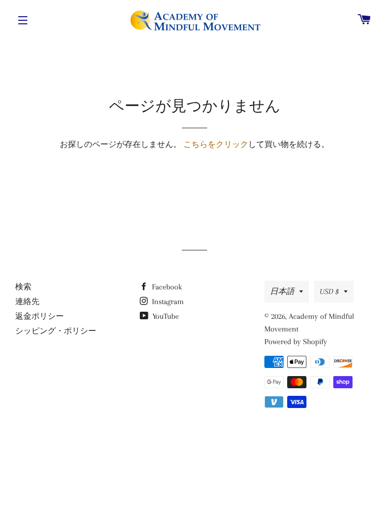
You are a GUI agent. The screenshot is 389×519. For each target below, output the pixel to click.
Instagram (167, 301)
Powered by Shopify (295, 341)
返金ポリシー (39, 316)
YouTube (164, 316)
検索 (23, 286)
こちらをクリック (215, 144)
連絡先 (27, 301)
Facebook (166, 286)
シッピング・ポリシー (55, 331)
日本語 (282, 291)
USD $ (329, 291)
